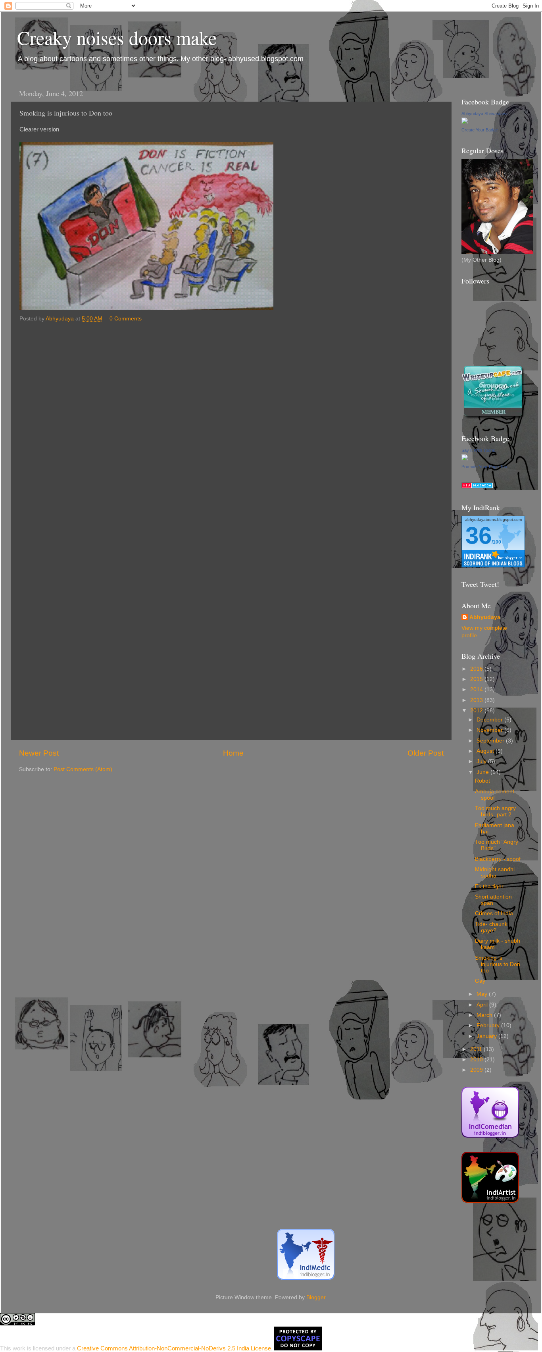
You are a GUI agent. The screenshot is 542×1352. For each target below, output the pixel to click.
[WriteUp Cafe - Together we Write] (493, 417)
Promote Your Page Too (484, 466)
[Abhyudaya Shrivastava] (464, 122)
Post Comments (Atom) (83, 769)
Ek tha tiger (489, 886)
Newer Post (39, 753)
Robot (482, 781)
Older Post (425, 753)
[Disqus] (231, 426)
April (483, 1005)
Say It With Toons (478, 450)
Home (233, 753)
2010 (477, 1060)
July (482, 761)
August (486, 751)
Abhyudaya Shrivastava (484, 113)
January (487, 1036)
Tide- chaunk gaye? (491, 927)
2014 (477, 689)
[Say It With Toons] (464, 459)
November (490, 730)
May (483, 994)
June (483, 772)
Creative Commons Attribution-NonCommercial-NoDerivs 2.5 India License (174, 1348)
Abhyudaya (484, 617)
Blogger (315, 1297)
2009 (477, 1070)
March (485, 1015)
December (490, 720)
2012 (477, 711)
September (491, 741)
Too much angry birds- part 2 (495, 811)
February (489, 1025)
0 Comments (126, 319)
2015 (477, 679)
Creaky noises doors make (117, 37)
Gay (480, 981)
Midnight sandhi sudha (495, 872)
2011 (477, 1049)
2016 (477, 669)
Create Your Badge (479, 129)
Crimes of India (494, 913)
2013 (477, 700)
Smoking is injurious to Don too (497, 964)
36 (478, 535)
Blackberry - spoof (498, 859)
